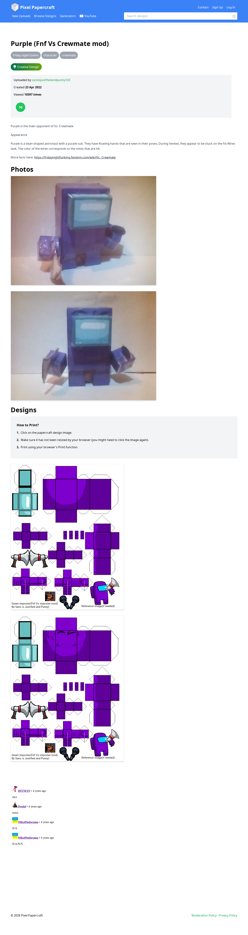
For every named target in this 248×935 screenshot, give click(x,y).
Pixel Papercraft (37, 7)
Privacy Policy (228, 915)
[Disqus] (124, 830)
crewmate (69, 55)
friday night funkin (25, 55)
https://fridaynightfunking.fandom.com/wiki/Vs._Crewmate (75, 157)
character (50, 55)
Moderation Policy (204, 915)
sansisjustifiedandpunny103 (51, 80)
